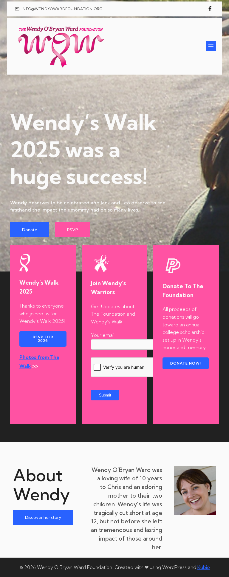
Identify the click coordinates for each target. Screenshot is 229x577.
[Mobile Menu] (211, 46)
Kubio (203, 567)
